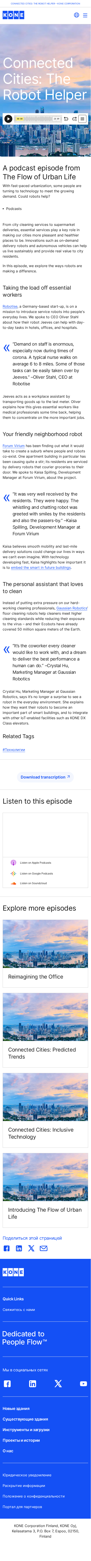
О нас (8, 1451)
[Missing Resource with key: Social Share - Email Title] (44, 1247)
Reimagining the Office (35, 976)
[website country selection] (76, 15)
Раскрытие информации (24, 1485)
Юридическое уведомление (27, 1475)
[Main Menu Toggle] (85, 15)
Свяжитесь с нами (19, 1309)
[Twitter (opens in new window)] (58, 1382)
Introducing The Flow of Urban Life (45, 1213)
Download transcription (43, 777)
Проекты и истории (21, 1440)
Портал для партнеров (22, 1507)
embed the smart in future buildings (41, 567)
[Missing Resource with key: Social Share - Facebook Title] (7, 1247)
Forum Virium (14, 446)
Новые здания (16, 1408)
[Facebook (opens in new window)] (7, 1382)
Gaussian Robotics (71, 608)
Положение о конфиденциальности (34, 1496)
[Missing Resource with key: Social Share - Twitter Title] (31, 1247)
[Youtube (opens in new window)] (83, 1382)
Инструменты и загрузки (26, 1429)
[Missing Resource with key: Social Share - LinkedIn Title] (19, 1247)
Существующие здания (25, 1419)
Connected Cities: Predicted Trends (42, 1053)
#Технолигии (14, 749)
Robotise (10, 306)
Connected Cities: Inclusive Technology (40, 1133)
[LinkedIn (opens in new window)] (32, 1382)
